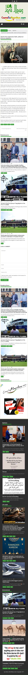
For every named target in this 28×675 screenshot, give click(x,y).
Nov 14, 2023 (5, 470)
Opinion (5, 124)
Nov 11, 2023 (5, 494)
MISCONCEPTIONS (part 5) (22, 129)
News (2, 124)
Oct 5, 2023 (5, 661)
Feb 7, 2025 (4, 163)
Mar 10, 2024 (5, 554)
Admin (9, 41)
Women (12, 124)
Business (4, 586)
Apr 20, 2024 (5, 524)
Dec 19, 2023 (5, 636)
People (9, 124)
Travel (14, 536)
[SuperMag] (2, 24)
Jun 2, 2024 (4, 201)
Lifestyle (4, 536)
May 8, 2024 (4, 233)
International (3, 209)
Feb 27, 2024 (5, 442)
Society (5, 173)
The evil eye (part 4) (6, 128)
